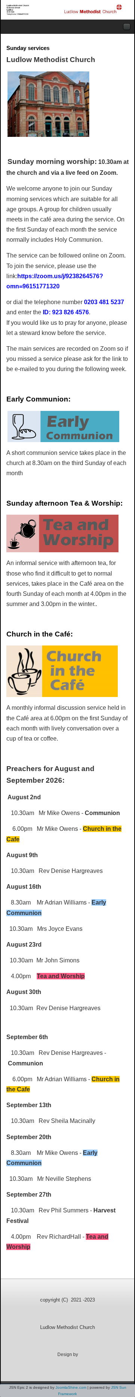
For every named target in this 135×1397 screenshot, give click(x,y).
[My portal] (65, 10)
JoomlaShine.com (71, 1387)
